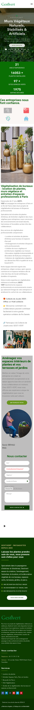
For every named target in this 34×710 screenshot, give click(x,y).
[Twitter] (17, 693)
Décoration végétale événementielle (18, 253)
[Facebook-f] (2, 693)
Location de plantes (9, 674)
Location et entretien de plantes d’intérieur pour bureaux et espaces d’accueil (17, 238)
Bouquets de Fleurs (9, 680)
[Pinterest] (21, 693)
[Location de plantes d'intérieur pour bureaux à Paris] (8, 4)
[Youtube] (13, 693)
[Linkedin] (6, 693)
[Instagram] (10, 693)
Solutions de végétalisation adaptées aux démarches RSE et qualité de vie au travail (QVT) (19, 260)
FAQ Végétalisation (9, 683)
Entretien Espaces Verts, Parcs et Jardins (15, 677)
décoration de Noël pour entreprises (17, 256)
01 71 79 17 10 (14, 656)
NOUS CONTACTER (16, 507)
